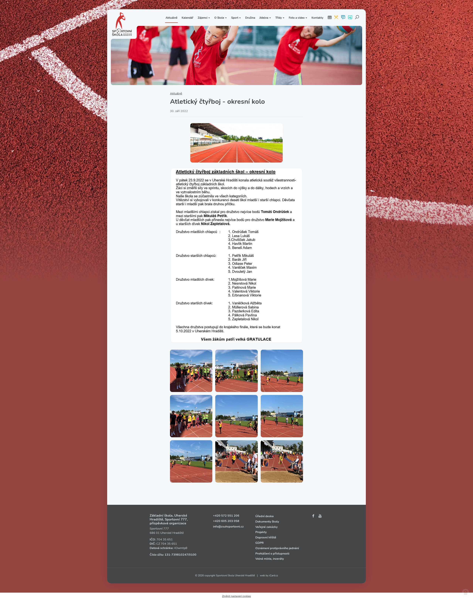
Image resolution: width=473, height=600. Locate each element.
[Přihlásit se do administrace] (465, 592)
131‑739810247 (176, 555)
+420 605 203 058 (226, 521)
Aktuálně (176, 94)
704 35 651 (164, 540)
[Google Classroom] (350, 17)
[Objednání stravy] (336, 17)
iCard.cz (273, 575)
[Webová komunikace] (343, 17)
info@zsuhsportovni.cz (228, 527)
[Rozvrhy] (329, 18)
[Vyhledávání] (357, 17)
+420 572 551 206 (226, 516)
